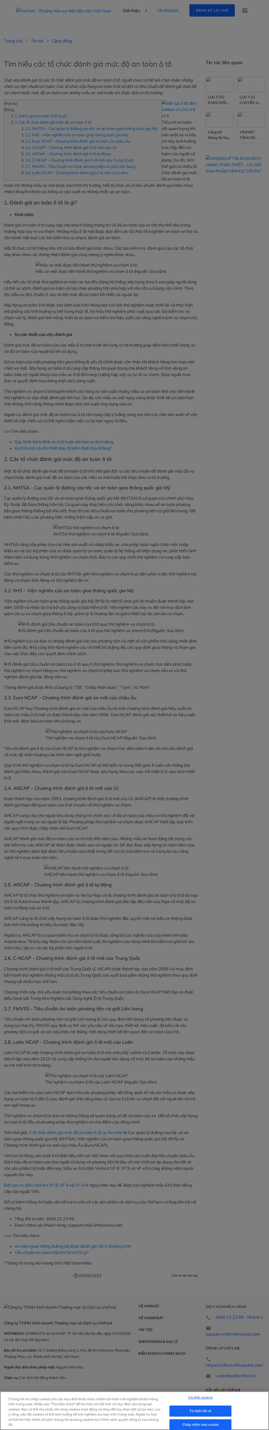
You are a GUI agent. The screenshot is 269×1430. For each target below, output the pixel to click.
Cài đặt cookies (200, 1398)
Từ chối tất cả (200, 1411)
